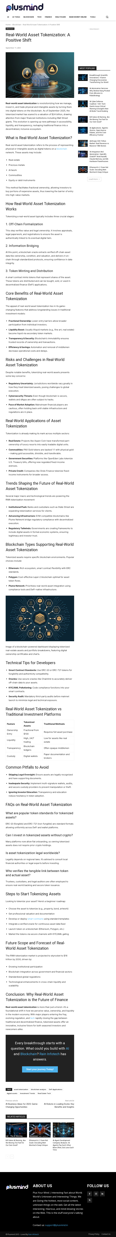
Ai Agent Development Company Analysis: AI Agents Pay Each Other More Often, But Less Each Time (63, 1145)
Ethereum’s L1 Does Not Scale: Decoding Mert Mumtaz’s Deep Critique (38, 1142)
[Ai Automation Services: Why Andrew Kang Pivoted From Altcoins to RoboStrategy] (83, 90)
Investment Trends (27, 1093)
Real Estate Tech (44, 1093)
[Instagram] (96, 1193)
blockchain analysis (38, 1089)
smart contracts (35, 918)
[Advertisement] (77, 7)
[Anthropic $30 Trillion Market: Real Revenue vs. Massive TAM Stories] (83, 143)
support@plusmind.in (56, 1225)
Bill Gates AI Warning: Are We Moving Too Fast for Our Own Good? (16, 1142)
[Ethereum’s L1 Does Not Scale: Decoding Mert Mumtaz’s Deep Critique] (40, 1129)
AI (67, 1048)
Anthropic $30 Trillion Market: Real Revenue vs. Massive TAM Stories (99, 143)
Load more (93, 179)
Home (8, 24)
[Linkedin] (102, 1193)
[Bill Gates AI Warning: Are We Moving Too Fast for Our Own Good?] (16, 1129)
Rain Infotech (49, 1054)
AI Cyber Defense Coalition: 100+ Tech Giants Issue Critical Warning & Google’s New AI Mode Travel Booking (99, 106)
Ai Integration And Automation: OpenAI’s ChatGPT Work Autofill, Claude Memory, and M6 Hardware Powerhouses (99, 156)
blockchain (61, 148)
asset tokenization (21, 1089)
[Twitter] (89, 1200)
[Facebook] (89, 1193)
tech (32, 1018)
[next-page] (12, 1156)
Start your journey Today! (40, 1069)
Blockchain (16, 24)
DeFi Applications (55, 1089)
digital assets (12, 1093)
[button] (107, 17)
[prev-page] (7, 1156)
